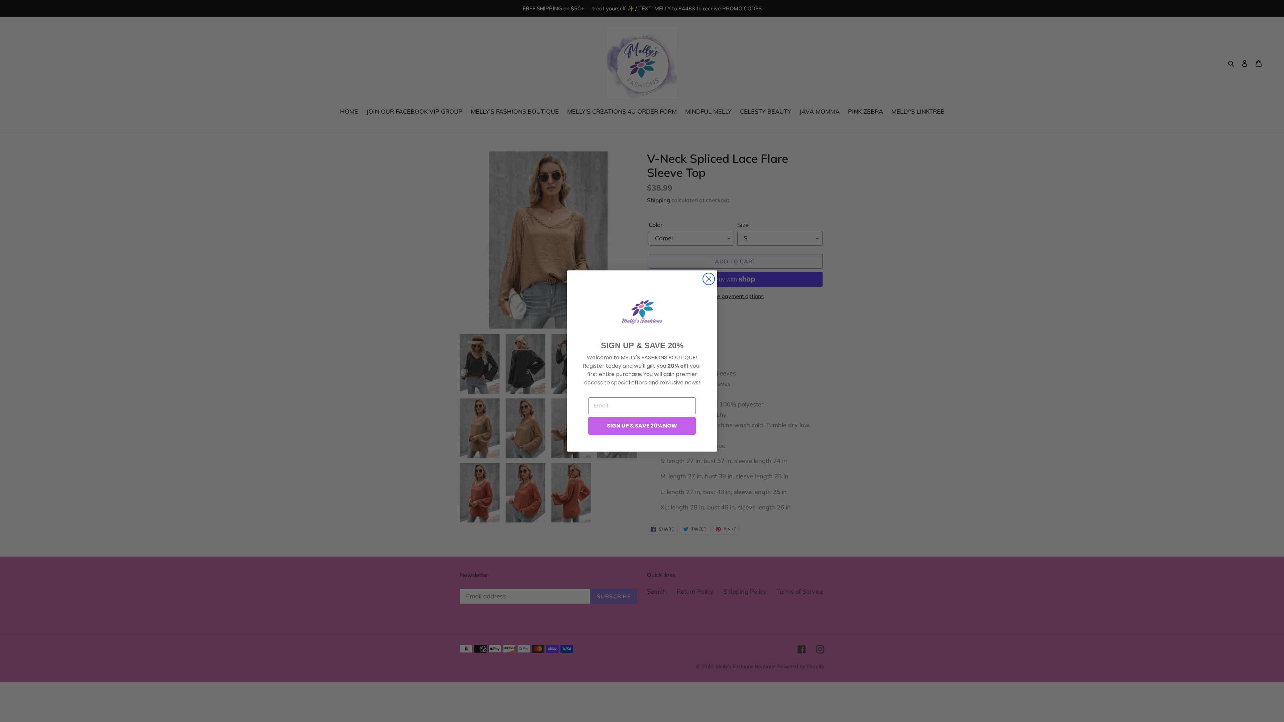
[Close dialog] (709, 279)
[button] (642, 311)
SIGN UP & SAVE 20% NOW (642, 426)
